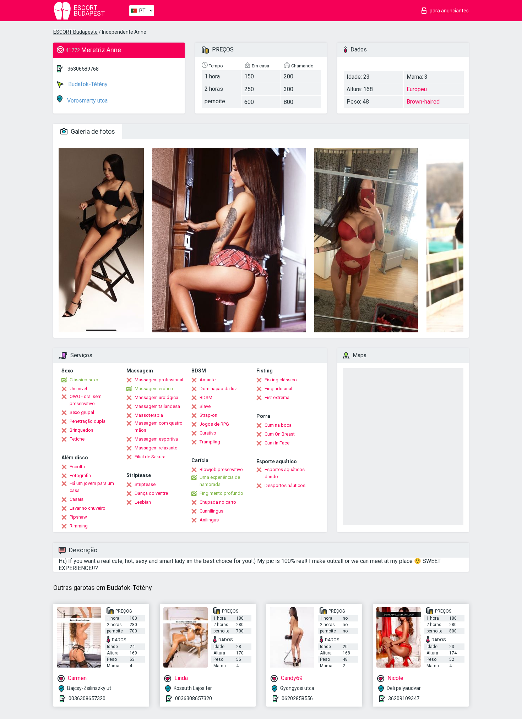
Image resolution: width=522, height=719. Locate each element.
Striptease (145, 484)
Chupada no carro (218, 502)
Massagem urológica (156, 397)
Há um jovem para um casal (92, 487)
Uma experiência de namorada (220, 481)
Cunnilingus (211, 511)
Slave (205, 406)
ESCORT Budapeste (75, 32)
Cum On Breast (280, 434)
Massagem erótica (154, 388)
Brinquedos (81, 430)
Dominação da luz (218, 388)
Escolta (77, 466)
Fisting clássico (281, 379)
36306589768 (83, 69)
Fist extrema (277, 397)
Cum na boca (278, 425)
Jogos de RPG (214, 424)
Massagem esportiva (156, 439)
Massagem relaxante (156, 447)
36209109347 (403, 698)
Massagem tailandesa (157, 406)
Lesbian (143, 502)
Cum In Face (277, 443)
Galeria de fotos (92, 131)
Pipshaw (78, 517)
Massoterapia (149, 415)
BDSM (206, 397)
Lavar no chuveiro (87, 508)
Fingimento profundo (221, 493)
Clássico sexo (84, 379)
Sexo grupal (82, 412)
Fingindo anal (278, 388)
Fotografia (80, 475)
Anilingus (209, 519)
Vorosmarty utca (87, 100)
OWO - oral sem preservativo (86, 400)
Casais (76, 499)
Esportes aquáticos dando (285, 473)
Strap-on (208, 415)
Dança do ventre (151, 493)
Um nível (78, 388)
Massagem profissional (159, 379)
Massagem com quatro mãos (159, 426)
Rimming (79, 526)
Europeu (417, 89)
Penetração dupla (87, 421)
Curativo (208, 433)
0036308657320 (87, 698)
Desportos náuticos (285, 485)
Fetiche (77, 439)
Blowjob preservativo (221, 469)
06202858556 (297, 698)
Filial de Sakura (150, 456)
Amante (208, 379)
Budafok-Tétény (87, 84)
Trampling (210, 441)
